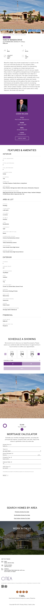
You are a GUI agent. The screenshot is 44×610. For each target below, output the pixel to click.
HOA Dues (6, 466)
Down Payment (7, 453)
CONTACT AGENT (22, 138)
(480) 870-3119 (7, 566)
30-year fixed (6, 451)
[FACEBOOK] (17, 592)
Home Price (6, 444)
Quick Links (32, 604)
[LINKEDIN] (23, 592)
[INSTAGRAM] (20, 592)
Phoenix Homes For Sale (22, 511)
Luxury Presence (30, 598)
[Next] (39, 354)
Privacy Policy (24, 604)
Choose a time (8, 360)
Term (4, 449)
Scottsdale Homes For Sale (22, 515)
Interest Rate (6, 462)
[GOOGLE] (26, 592)
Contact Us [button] (22, 547)
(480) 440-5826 (22, 124)
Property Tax (6, 457)
